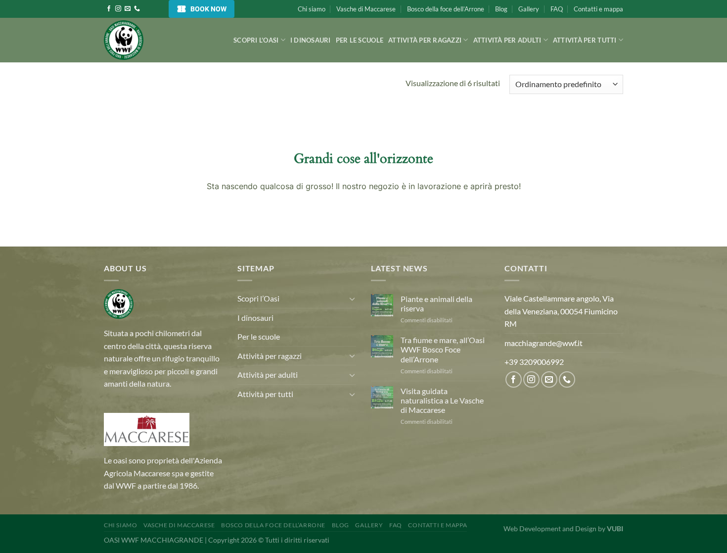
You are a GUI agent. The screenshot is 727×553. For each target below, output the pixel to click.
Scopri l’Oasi (255, 40)
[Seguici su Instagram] (118, 8)
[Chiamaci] (137, 8)
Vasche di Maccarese (366, 9)
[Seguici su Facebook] (109, 8)
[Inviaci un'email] (128, 8)
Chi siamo (311, 9)
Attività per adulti (507, 40)
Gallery (528, 9)
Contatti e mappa (598, 9)
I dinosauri (310, 40)
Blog (501, 9)
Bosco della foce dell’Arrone (445, 9)
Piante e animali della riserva (436, 303)
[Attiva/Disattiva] (352, 298)
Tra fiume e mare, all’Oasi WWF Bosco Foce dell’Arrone (443, 349)
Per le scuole (359, 40)
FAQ (556, 9)
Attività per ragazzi (424, 40)
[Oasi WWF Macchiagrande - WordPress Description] (153, 40)
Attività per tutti (585, 40)
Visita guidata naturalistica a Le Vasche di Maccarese (442, 400)
